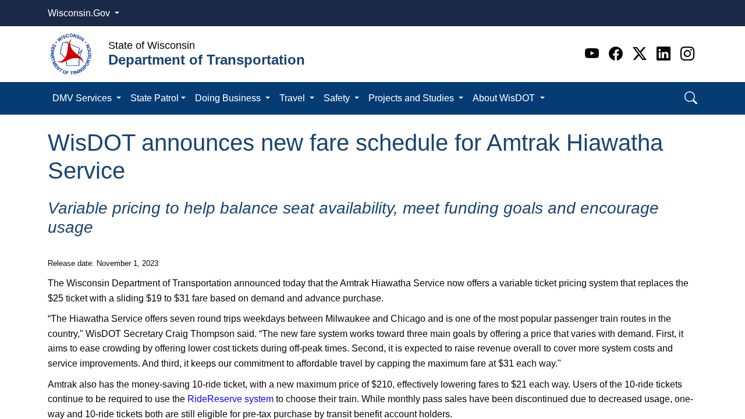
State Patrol (154, 98)
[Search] (690, 98)
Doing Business (229, 98)
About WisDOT (505, 98)
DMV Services (83, 98)
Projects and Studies (412, 98)
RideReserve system (230, 399)
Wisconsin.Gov (80, 13)
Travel (293, 98)
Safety (338, 98)
